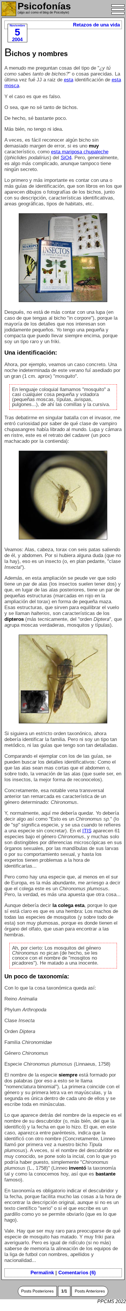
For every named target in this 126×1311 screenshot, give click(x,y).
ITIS (86, 831)
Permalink (42, 1272)
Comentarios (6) (77, 1272)
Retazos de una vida (96, 25)
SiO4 (66, 157)
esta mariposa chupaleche (79, 152)
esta (68, 80)
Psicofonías (44, 6)
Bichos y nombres (36, 54)
